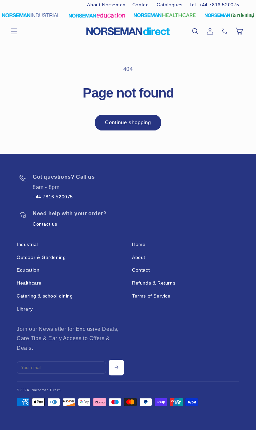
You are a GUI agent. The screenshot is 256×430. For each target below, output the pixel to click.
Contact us (45, 224)
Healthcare (29, 283)
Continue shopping (128, 122)
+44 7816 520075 (53, 196)
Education (28, 270)
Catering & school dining (45, 296)
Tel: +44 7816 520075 (214, 4)
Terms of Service (151, 296)
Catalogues (170, 4)
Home (138, 244)
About (138, 257)
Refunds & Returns (153, 283)
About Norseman (106, 4)
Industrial (27, 244)
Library (25, 309)
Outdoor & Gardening (41, 257)
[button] (14, 31)
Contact (141, 4)
